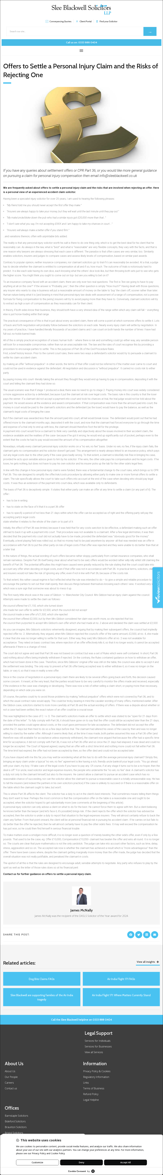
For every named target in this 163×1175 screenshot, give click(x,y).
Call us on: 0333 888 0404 (81, 42)
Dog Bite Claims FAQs (42, 979)
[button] (130, 934)
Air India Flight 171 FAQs (121, 979)
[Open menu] (81, 50)
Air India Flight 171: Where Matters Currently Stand (121, 995)
